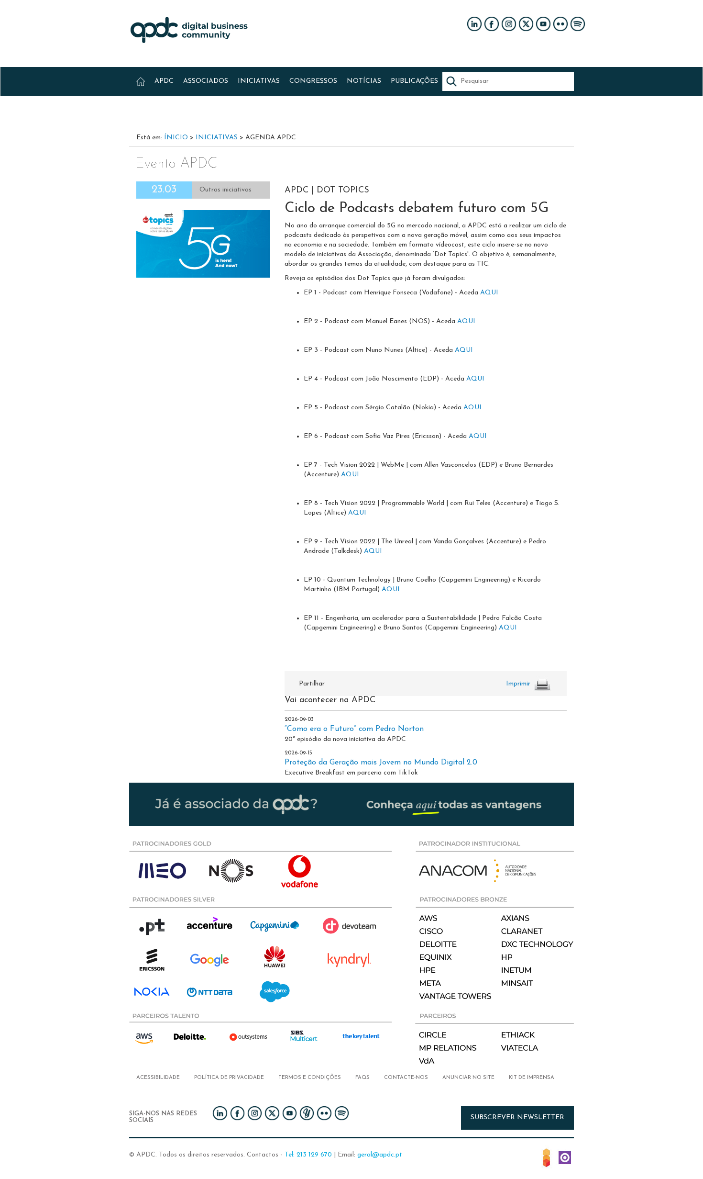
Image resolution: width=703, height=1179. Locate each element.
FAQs (362, 1077)
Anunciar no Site (468, 1077)
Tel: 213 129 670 (308, 1154)
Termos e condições (309, 1077)
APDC (164, 81)
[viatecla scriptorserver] (565, 1156)
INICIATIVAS (259, 81)
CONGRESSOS (313, 81)
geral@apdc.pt (379, 1154)
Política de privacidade (229, 1077)
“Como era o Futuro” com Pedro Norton (354, 729)
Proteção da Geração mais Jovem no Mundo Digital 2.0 (381, 762)
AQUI (490, 292)
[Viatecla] (546, 1156)
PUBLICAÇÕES (414, 81)
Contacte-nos (406, 1077)
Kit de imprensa (531, 1077)
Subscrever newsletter (517, 1117)
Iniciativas (217, 137)
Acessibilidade (158, 1077)
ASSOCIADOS (205, 81)
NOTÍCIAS (364, 81)
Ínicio (176, 137)
